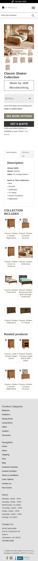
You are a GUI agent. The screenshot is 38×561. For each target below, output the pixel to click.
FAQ (4, 459)
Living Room (7, 423)
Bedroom (6, 410)
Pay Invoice (7, 488)
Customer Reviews (10, 467)
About (4, 450)
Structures (6, 435)
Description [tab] (11, 152)
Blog (4, 463)
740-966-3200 (20, 1)
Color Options (8, 479)
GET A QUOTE (19, 123)
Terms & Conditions (10, 475)
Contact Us (6, 484)
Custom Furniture (9, 471)
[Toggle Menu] (33, 8)
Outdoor (5, 431)
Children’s (6, 414)
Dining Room (7, 419)
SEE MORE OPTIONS (19, 116)
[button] (30, 28)
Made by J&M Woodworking (19, 85)
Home (4, 446)
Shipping (5, 455)
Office (4, 427)
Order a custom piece (13, 109)
